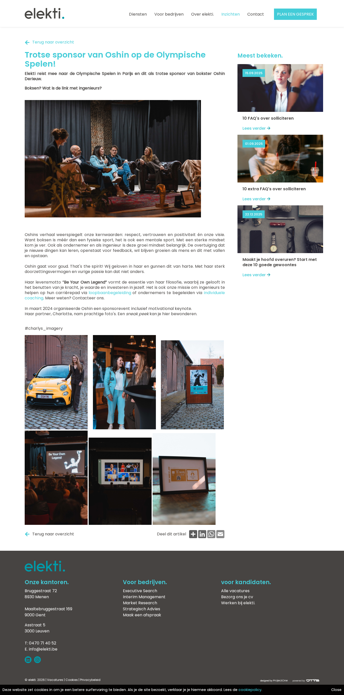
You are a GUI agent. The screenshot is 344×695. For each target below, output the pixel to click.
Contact (255, 14)
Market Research (140, 603)
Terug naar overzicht (53, 42)
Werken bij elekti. (238, 603)
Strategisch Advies (141, 609)
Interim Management (144, 597)
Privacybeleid (90, 680)
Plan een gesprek (295, 14)
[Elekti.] (45, 570)
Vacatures (55, 680)
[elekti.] (44, 14)
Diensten (138, 14)
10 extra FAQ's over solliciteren (274, 189)
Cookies (71, 680)
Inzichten (230, 14)
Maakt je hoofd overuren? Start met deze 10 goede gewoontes (280, 262)
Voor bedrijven (169, 14)
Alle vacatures (235, 591)
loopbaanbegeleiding (110, 293)
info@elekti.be (43, 649)
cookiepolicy (249, 689)
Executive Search (140, 591)
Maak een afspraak (142, 615)
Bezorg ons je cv (237, 597)
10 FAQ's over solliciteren (268, 118)
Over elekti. (202, 14)
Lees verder (254, 128)
